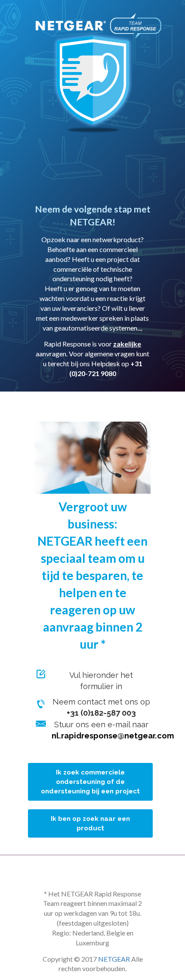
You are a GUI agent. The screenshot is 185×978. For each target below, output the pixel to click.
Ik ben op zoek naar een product (90, 823)
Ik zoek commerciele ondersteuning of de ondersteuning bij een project (90, 781)
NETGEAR (114, 959)
